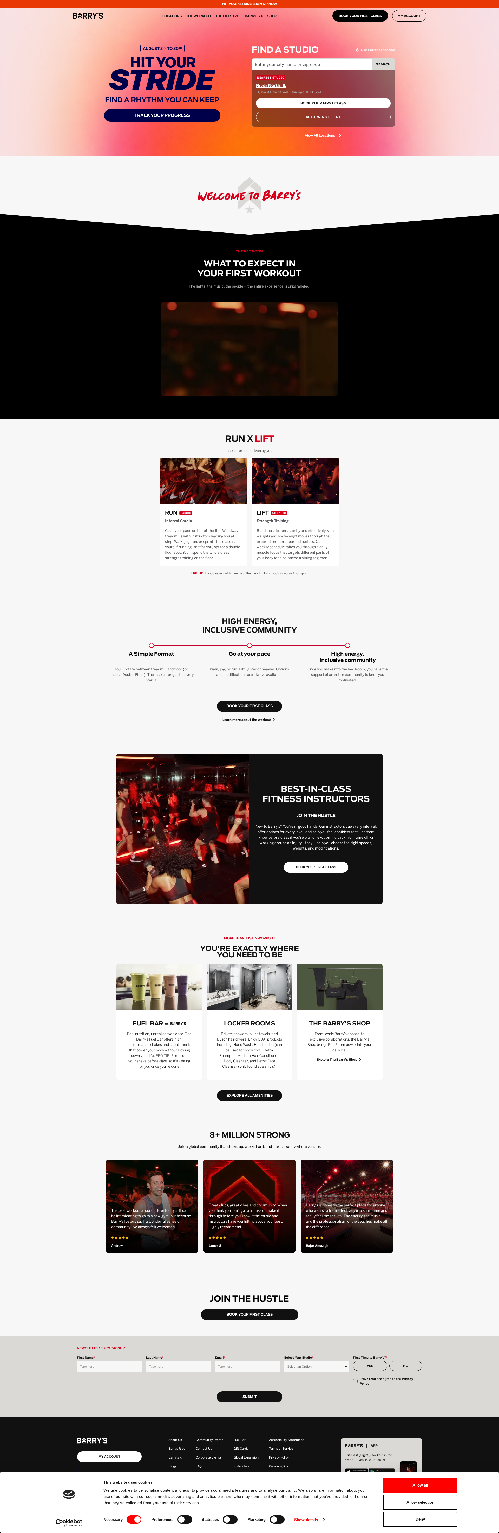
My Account (409, 15)
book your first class (250, 706)
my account (109, 1457)
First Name (86, 1357)
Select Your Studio (298, 1357)
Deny (420, 1519)
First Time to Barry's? (370, 1357)
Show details (306, 1519)
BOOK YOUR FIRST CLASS (360, 15)
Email (220, 1357)
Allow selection (420, 1502)
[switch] (184, 1519)
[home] (88, 16)
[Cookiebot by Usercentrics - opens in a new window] (69, 1523)
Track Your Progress (162, 115)
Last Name (155, 1357)
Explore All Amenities (250, 1095)
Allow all (420, 1485)
